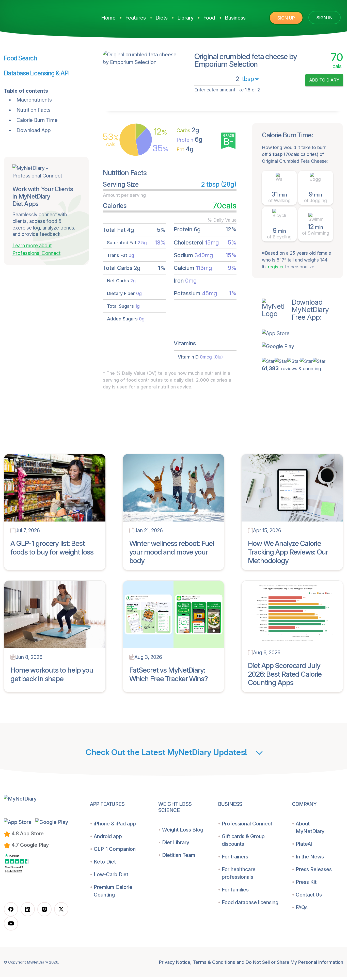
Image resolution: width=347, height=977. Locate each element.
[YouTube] (11, 923)
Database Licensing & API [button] (36, 73)
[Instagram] (44, 909)
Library (185, 18)
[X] (61, 909)
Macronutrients (34, 100)
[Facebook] (11, 909)
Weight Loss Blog (182, 830)
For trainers (235, 857)
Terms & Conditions (214, 962)
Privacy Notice (174, 962)
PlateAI (304, 844)
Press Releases (314, 869)
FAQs (302, 907)
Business (235, 18)
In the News (310, 857)
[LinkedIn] (28, 909)
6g (189, 139)
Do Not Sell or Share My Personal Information (294, 962)
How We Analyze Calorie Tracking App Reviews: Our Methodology (288, 552)
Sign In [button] (325, 17)
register (276, 266)
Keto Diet (105, 862)
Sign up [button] (286, 18)
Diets (161, 18)
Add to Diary (324, 80)
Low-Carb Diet (111, 874)
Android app (108, 836)
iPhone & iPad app (115, 824)
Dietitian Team (178, 855)
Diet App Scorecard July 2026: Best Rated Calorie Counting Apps (285, 674)
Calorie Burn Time (37, 120)
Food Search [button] (20, 58)
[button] (302, 333)
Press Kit (306, 882)
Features (135, 18)
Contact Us (309, 895)
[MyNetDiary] (41, 15)
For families (235, 890)
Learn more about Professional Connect (36, 249)
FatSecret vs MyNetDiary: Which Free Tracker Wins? (168, 674)
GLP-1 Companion (115, 849)
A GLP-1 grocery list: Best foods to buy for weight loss (51, 547)
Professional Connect (247, 824)
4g (185, 149)
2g (188, 130)
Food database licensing (250, 902)
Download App (34, 130)
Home (108, 18)
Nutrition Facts (34, 110)
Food (209, 18)
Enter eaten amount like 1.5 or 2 (227, 89)
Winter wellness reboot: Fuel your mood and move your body (171, 552)
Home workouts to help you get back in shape (51, 674)
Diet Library (175, 842)
